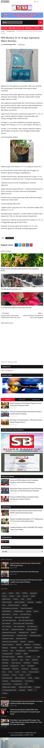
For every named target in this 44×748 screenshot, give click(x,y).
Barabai (12, 596)
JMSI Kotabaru (6, 614)
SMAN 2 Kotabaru (20, 678)
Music (27, 660)
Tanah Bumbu (29, 681)
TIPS (26, 684)
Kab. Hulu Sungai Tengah (26, 620)
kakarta (33, 632)
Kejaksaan (13, 648)
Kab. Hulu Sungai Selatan (22, 617)
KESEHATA (29, 648)
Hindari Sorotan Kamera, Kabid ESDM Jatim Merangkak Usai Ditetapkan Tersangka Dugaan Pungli (25, 712)
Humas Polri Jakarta (26, 608)
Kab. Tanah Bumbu (19, 626)
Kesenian (5, 651)
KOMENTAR (36, 399)
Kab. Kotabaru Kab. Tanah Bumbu (23, 623)
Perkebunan (24, 669)
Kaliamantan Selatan (8, 635)
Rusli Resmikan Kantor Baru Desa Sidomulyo (24, 571)
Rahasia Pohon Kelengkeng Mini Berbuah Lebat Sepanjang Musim (20, 270)
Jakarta (36, 611)
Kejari (21, 648)
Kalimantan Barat (22, 635)
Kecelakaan (36, 644)
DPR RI (29, 599)
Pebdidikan (31, 666)
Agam (4, 593)
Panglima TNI (14, 666)
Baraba (4, 596)
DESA (22, 599)
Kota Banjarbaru (21, 651)
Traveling (37, 687)
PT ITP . (28, 675)
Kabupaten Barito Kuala (9, 632)
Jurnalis (15, 614)
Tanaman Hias (10, 31)
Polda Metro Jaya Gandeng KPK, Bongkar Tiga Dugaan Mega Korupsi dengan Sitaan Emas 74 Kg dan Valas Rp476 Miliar (26, 722)
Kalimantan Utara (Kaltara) (9, 641)
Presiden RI (5, 675)
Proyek (21, 675)
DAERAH (15, 599)
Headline (38, 602)
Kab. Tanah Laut (32, 626)
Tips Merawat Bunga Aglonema (11, 289)
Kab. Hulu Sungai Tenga (9, 620)
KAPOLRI (18, 644)
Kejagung (5, 648)
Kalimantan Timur (21, 638)
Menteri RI (14, 660)
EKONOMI (30, 602)
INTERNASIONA (6, 611)
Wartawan (22, 690)
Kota (12, 651)
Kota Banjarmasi (33, 651)
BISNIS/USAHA (6, 599)
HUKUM (24, 605)
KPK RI (25, 654)
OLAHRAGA (27, 663)
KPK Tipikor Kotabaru (8, 657)
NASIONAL (5, 663)
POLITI (10, 672)
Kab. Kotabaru (6, 623)
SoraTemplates (19, 733)
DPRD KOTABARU (20, 602)
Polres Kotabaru (33, 672)
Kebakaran (27, 644)
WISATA (30, 690)
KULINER (28, 657)
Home (3, 31)
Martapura (5, 660)
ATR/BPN (24, 593)
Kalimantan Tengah (7, 638)
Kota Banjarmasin (7, 654)
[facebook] (35, 1)
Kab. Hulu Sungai (7, 617)
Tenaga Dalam (18, 684)
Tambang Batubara (16, 681)
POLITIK (17, 672)
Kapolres (31, 641)
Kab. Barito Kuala (25, 614)
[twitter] (37, 1)
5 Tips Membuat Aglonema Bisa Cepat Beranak (16, 307)
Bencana (25, 596)
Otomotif (5, 666)
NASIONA (34, 660)
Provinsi (14, 675)
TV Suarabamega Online (9, 690)
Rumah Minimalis (7, 678)
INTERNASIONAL (18, 611)
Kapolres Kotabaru (7, 644)
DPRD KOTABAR (7, 602)
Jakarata (28, 611)
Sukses (37, 678)
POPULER (22, 399)
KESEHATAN (37, 648)
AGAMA (11, 593)
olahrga (35, 663)
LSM (38, 657)
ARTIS (17, 593)
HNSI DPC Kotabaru (13, 605)
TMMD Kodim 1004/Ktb (9, 687)
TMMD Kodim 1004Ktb (25, 687)
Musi (21, 660)
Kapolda (22, 641)
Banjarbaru (33, 593)
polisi (3, 672)
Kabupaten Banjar (32, 629)
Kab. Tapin (5, 629)
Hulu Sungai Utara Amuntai (10, 608)
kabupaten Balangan (17, 629)
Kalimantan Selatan (35, 635)
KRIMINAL (20, 657)
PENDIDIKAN (6, 669)
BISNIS (33, 596)
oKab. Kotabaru (16, 663)
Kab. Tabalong (6, 626)
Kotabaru (18, 654)
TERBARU (8, 399)
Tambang (5, 681)
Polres (24, 672)
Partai (23, 666)
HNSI (3, 605)
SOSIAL (30, 678)
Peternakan (34, 669)
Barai (18, 596)
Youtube (4, 693)
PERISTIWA (15, 669)
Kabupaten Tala (23, 632)
